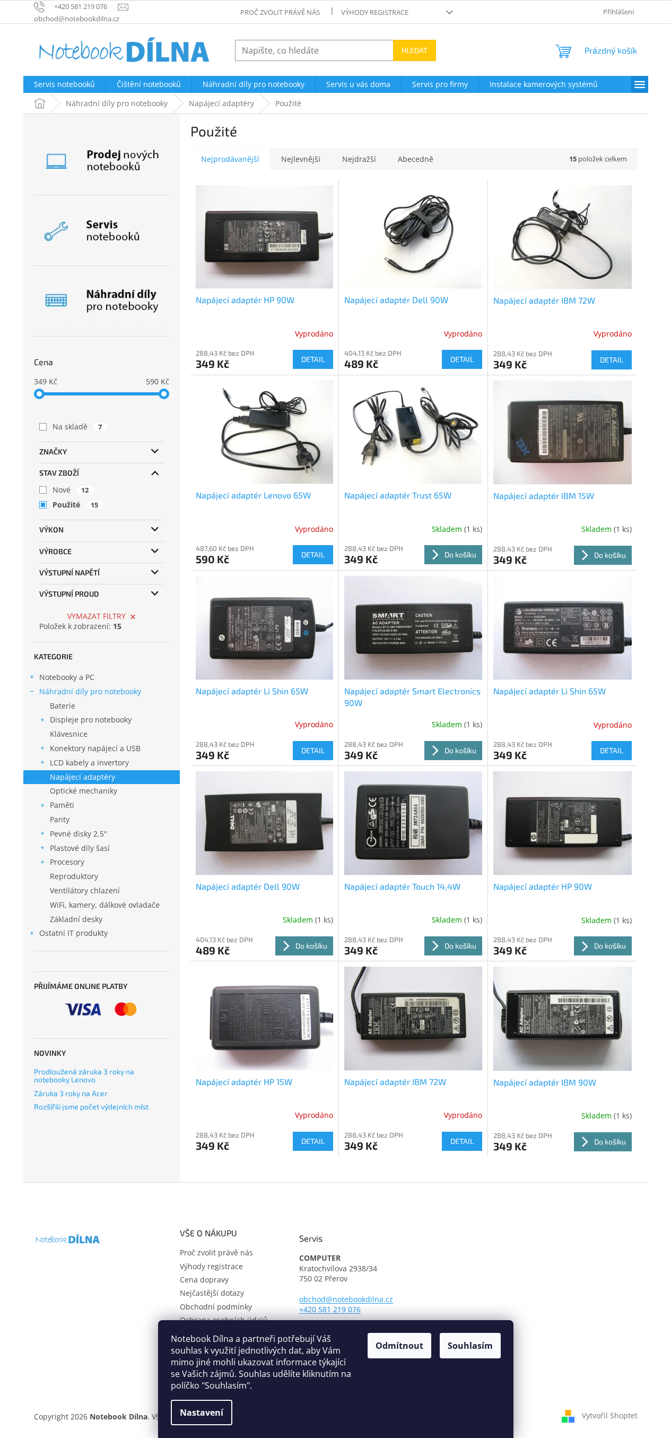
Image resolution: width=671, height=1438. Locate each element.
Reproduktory (74, 876)
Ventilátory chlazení (85, 890)
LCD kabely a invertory (89, 762)
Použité (76, 505)
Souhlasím (470, 1345)
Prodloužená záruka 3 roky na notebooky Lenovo (84, 1075)
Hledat (415, 50)
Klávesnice (69, 734)
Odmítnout (399, 1345)
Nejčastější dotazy (212, 1293)
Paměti (62, 805)
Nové (71, 490)
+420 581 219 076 (330, 1309)
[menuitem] (64, 84)
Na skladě (77, 426)
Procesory (67, 862)
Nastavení (201, 1412)
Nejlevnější (300, 159)
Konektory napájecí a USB (95, 748)
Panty (59, 819)
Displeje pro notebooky (91, 719)
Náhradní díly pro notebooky (90, 691)
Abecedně (415, 159)
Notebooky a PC (66, 677)
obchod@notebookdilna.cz (346, 1299)
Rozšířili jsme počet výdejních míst (91, 1106)
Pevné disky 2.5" (78, 834)
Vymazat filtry (96, 616)
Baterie (62, 706)
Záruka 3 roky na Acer (71, 1093)
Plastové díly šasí (80, 848)
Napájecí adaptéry (82, 777)
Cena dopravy (204, 1280)
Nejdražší (359, 159)
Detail (313, 359)
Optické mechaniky (83, 791)
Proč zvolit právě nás (280, 12)
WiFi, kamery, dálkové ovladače (105, 905)
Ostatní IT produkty (73, 933)
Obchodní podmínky (216, 1307)
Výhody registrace (374, 12)
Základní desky (76, 919)
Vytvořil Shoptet (610, 1415)
